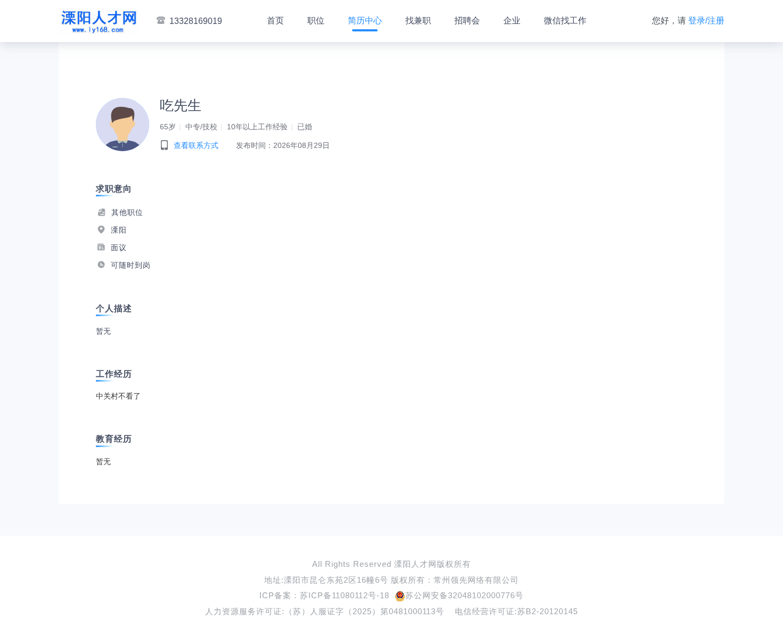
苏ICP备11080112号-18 (344, 595)
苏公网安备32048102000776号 (464, 595)
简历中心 (365, 20)
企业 (511, 20)
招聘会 (467, 20)
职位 (315, 20)
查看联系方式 (196, 145)
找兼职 (418, 20)
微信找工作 (565, 20)
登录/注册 (706, 20)
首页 (275, 20)
